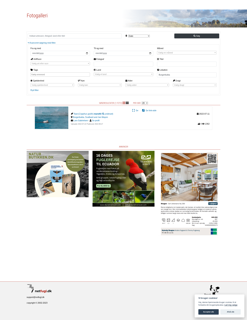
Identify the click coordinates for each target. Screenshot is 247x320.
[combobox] (187, 52)
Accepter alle (208, 312)
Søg (198, 36)
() (103, 114)
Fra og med (35, 48)
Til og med (98, 48)
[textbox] (186, 53)
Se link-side (150, 110)
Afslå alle (230, 312)
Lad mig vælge (230, 305)
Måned (160, 48)
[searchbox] (60, 74)
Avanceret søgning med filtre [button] (42, 43)
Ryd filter (34, 90)
